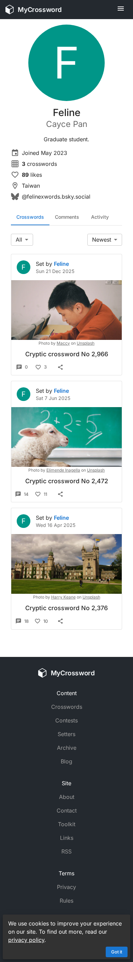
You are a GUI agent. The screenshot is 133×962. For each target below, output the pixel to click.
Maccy (63, 343)
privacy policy (26, 939)
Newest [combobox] (101, 239)
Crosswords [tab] (30, 217)
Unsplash (85, 343)
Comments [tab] (67, 217)
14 (26, 494)
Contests (66, 720)
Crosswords (66, 706)
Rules (66, 900)
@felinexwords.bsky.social (56, 196)
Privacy (66, 887)
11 (45, 494)
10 (45, 621)
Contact (67, 810)
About (66, 796)
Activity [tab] (100, 217)
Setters (66, 734)
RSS (66, 851)
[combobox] (22, 240)
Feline (61, 263)
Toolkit (66, 824)
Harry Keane (63, 597)
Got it (116, 951)
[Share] (60, 367)
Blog (66, 761)
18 (26, 621)
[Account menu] (121, 9)
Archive (66, 747)
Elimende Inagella (63, 470)
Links (66, 837)
